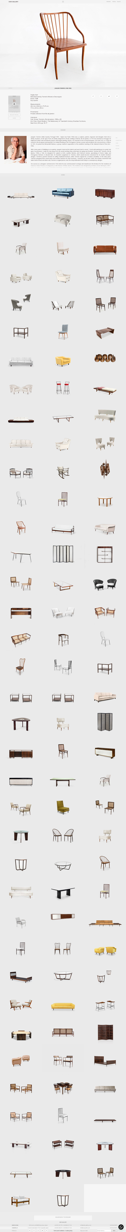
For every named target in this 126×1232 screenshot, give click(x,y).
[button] (121, 1227)
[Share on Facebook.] (96, 96)
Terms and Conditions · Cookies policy (63, 1230)
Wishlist (109, 1)
